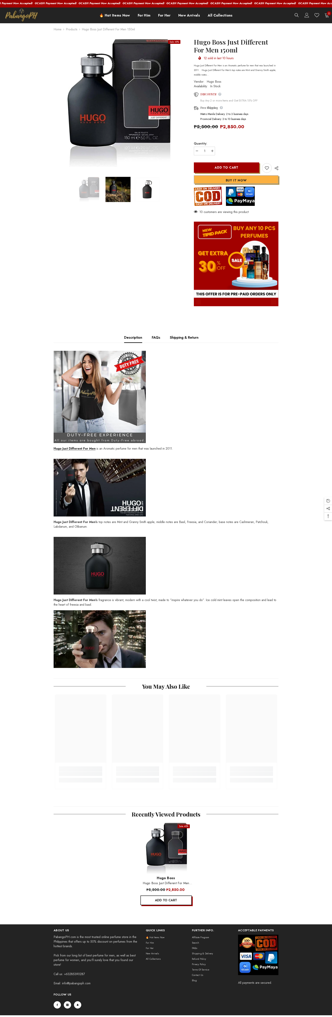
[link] (80, 774)
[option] (118, 102)
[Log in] (307, 15)
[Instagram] (67, 1005)
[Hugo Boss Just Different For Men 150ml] (166, 848)
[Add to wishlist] (267, 168)
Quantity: (200, 143)
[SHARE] (275, 168)
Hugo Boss (214, 81)
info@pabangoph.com (76, 983)
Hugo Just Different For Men (74, 448)
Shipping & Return (184, 337)
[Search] (296, 15)
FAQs (156, 337)
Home (57, 29)
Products (71, 29)
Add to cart (226, 167)
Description (133, 337)
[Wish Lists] (317, 15)
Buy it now (236, 180)
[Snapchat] (77, 1005)
